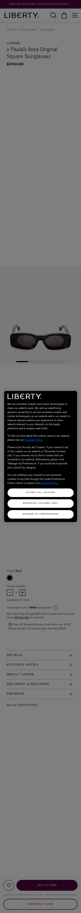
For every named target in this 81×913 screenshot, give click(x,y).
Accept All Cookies (40, 492)
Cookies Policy (33, 440)
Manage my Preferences (40, 514)
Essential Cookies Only (40, 503)
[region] (40, 456)
